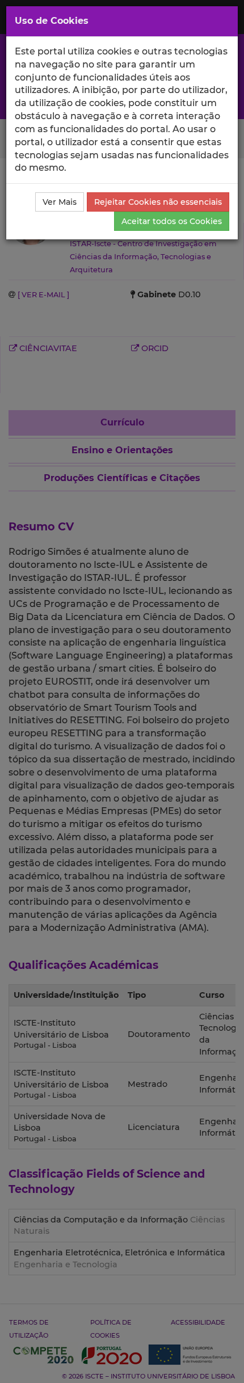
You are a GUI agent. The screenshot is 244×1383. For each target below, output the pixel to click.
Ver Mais (60, 202)
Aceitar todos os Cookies (171, 221)
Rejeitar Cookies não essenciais (158, 202)
